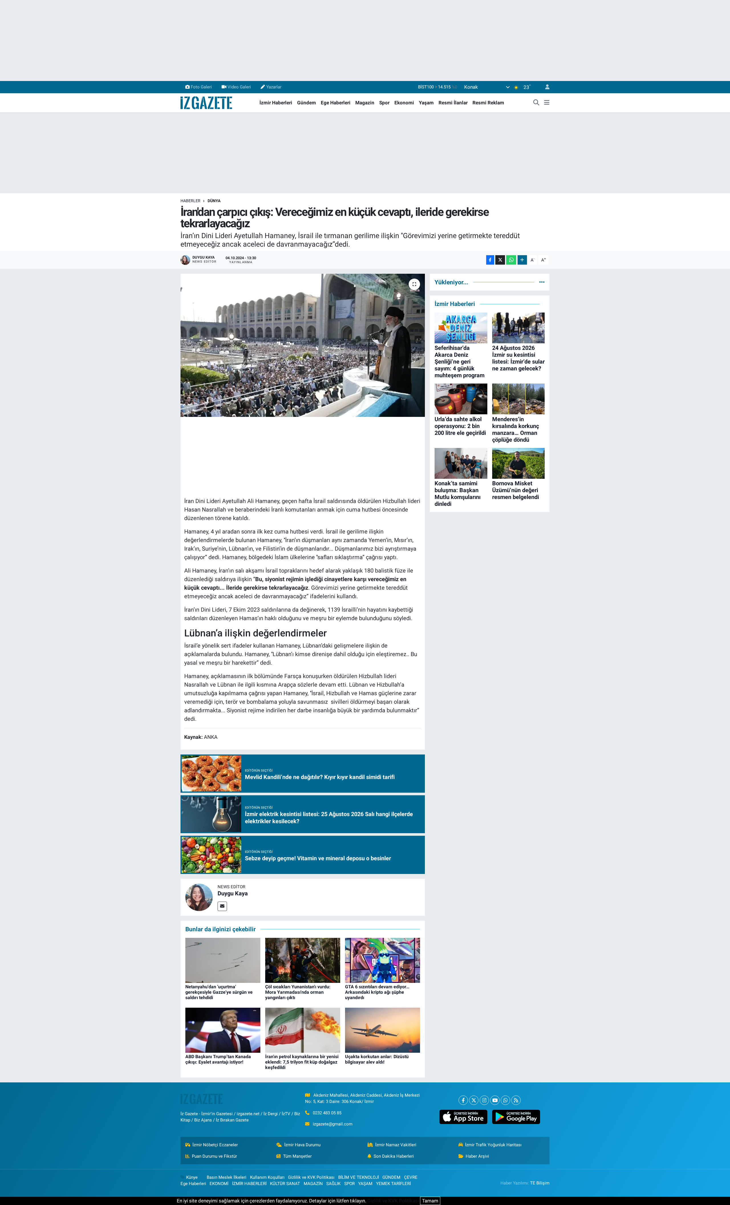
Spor (384, 103)
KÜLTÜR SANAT (285, 1183)
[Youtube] (495, 1100)
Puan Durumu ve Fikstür (214, 1156)
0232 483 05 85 (327, 1112)
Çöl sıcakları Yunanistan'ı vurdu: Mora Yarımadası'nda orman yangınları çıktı (297, 992)
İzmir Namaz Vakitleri (395, 1144)
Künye (192, 1177)
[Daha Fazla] (522, 260)
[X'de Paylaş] (500, 260)
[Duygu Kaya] (199, 897)
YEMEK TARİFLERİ (393, 1183)
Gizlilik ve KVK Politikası (311, 1177)
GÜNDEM (391, 1177)
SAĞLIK (333, 1183)
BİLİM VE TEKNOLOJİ (358, 1177)
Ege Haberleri (335, 103)
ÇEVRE (410, 1177)
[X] (473, 1100)
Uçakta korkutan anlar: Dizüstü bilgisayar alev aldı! (377, 1059)
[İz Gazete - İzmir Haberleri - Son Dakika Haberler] (207, 102)
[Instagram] (484, 1100)
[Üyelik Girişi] (544, 87)
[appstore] (463, 1117)
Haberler (190, 200)
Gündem (306, 103)
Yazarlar (273, 87)
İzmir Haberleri (275, 103)
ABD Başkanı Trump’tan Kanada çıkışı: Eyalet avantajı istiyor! (218, 1059)
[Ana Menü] (546, 103)
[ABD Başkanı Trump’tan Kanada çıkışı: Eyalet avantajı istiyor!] (222, 1029)
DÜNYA (214, 200)
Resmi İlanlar (453, 103)
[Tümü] (542, 282)
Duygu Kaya (233, 893)
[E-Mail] (222, 906)
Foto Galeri (201, 87)
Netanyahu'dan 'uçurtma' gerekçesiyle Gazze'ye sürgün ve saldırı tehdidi (219, 992)
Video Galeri (239, 87)
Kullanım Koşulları (267, 1177)
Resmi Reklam (488, 103)
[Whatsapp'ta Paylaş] (511, 260)
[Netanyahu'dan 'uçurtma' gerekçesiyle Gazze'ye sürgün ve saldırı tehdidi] (222, 960)
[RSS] (516, 1100)
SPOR (349, 1183)
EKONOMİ (219, 1183)
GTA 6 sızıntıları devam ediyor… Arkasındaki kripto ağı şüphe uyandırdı (377, 992)
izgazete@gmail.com (332, 1124)
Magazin (364, 103)
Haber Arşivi (477, 1156)
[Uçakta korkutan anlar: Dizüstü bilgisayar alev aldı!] (382, 1029)
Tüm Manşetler (297, 1156)
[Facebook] (463, 1100)
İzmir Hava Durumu (302, 1144)
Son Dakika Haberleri (394, 1156)
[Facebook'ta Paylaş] (490, 260)
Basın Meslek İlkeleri (226, 1177)
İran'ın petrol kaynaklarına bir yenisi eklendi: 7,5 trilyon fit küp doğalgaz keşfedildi (301, 1062)
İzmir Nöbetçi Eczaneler (215, 1144)
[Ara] (536, 103)
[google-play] (516, 1117)
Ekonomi (404, 103)
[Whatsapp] (505, 1100)
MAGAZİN (313, 1183)
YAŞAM (365, 1183)
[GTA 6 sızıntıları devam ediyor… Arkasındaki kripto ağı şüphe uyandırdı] (382, 960)
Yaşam (426, 103)
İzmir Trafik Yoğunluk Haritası (493, 1144)
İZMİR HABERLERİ (249, 1183)
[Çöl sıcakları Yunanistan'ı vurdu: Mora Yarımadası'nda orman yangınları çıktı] (302, 960)
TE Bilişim (539, 1183)
